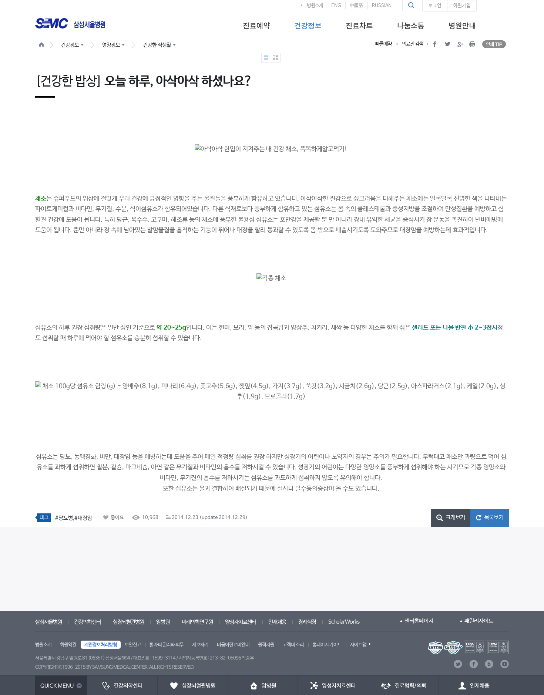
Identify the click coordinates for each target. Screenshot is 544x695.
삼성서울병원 (48, 622)
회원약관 (68, 645)
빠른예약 (383, 44)
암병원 (162, 622)
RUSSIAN (382, 6)
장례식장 (307, 622)
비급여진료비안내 (233, 645)
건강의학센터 (87, 622)
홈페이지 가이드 (327, 645)
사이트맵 (358, 645)
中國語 (356, 6)
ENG (336, 6)
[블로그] (489, 664)
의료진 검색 (412, 44)
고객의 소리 (293, 645)
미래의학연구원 (197, 622)
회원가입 (462, 6)
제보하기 (200, 645)
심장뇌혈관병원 (128, 622)
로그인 (434, 6)
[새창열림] (468, 647)
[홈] (43, 45)
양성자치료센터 (240, 622)
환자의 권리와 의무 (167, 645)
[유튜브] (504, 664)
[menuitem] (256, 25)
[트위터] (458, 664)
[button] (412, 5)
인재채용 (277, 622)
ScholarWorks (343, 622)
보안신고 (133, 645)
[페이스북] (473, 664)
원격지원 (266, 645)
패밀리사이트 (478, 621)
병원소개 (315, 6)
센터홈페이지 (418, 621)
